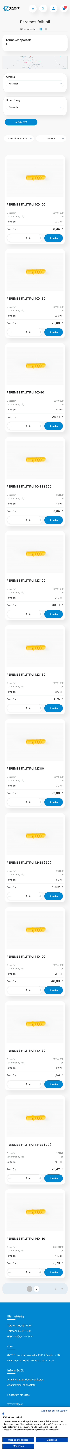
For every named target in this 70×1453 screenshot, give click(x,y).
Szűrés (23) (21, 122)
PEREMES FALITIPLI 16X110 (26, 1238)
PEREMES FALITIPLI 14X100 (26, 956)
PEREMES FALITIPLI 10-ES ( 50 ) (29, 486)
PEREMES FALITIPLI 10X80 (25, 392)
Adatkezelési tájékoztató (21, 1384)
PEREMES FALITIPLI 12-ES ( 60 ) (29, 862)
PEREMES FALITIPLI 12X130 (26, 674)
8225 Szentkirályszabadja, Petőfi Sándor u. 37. (34, 1355)
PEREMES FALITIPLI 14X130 (26, 1050)
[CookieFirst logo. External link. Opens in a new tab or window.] (3, 1413)
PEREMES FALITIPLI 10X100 (26, 204)
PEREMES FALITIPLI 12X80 (25, 768)
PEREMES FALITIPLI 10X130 (26, 298)
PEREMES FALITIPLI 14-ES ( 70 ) (29, 1144)
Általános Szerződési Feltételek (25, 1379)
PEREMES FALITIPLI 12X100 (26, 580)
